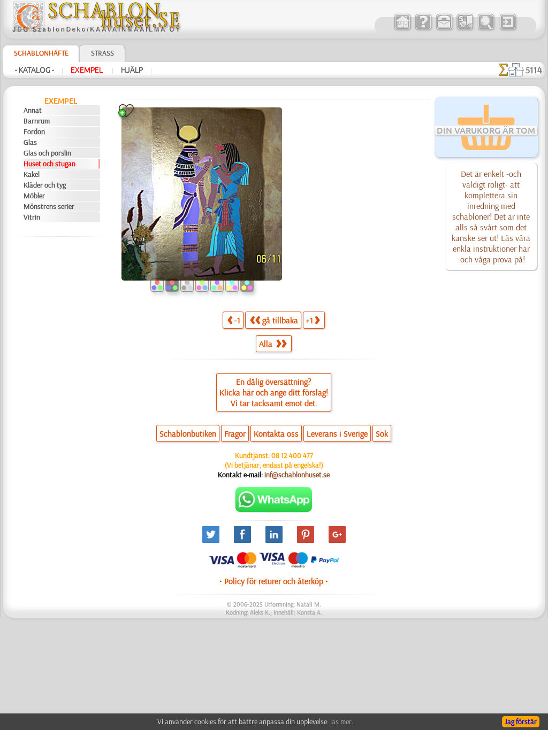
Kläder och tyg (45, 185)
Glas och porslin (47, 153)
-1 (237, 320)
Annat (33, 110)
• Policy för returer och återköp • (273, 581)
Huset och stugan (49, 163)
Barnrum (37, 121)
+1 (309, 320)
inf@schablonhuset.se (297, 474)
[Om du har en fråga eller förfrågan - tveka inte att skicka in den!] (274, 510)
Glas (30, 142)
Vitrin (32, 217)
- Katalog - (34, 70)
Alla (267, 343)
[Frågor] (423, 29)
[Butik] (402, 29)
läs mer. (341, 721)
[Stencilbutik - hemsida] (96, 29)
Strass (102, 53)
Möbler (34, 195)
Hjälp (132, 70)
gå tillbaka (280, 320)
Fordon (34, 131)
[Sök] (485, 29)
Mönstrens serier (49, 206)
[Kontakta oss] (443, 29)
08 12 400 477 (292, 455)
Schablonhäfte (41, 53)
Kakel (32, 174)
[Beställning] (464, 29)
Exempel (87, 70)
